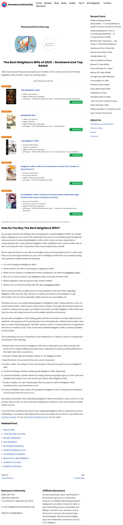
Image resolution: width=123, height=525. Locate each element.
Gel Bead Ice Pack (98, 93)
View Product (77, 102)
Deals (63, 3)
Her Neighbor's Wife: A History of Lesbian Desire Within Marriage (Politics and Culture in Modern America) (50, 196)
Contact (107, 3)
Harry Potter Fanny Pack (101, 113)
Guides (72, 3)
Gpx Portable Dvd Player (101, 60)
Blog (56, 3)
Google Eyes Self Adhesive (102, 76)
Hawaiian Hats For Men (100, 97)
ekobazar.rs (17, 513)
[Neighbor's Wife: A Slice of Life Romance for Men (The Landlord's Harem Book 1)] (11, 172)
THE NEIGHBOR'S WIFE (30, 90)
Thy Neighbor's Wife (30, 141)
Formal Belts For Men (99, 80)
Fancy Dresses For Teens (101, 68)
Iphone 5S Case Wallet (100, 72)
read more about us (36, 417)
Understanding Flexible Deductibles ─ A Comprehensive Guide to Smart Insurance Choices (105, 23)
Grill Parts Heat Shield (99, 84)
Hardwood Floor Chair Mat (102, 48)
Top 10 (81, 3)
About (93, 132)
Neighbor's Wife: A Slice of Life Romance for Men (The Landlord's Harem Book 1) (50, 167)
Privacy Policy (96, 128)
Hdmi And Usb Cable (99, 105)
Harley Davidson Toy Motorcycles (105, 109)
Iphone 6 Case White (99, 64)
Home (39, 3)
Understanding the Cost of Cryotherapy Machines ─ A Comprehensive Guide (102, 33)
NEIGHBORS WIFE (28, 115)
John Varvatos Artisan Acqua (103, 101)
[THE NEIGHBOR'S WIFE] (11, 96)
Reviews (48, 3)
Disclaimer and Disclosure (102, 124)
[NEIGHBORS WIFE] (11, 121)
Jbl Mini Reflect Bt (98, 56)
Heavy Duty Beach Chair (101, 52)
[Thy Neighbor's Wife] (11, 147)
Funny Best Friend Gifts (100, 89)
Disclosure (41, 6)
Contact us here (8, 417)
